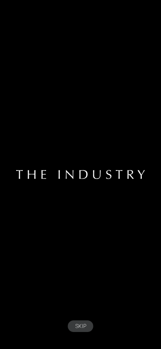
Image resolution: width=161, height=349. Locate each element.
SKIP (80, 326)
